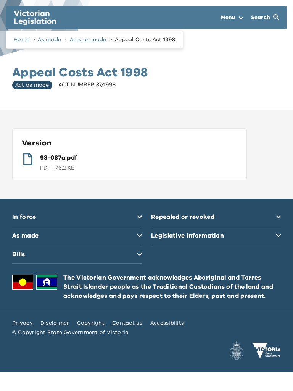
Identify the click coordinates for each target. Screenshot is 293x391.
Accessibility (167, 322)
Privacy (22, 322)
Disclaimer (54, 322)
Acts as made (88, 39)
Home (21, 39)
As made (49, 39)
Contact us (127, 322)
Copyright (91, 322)
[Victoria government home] (267, 351)
